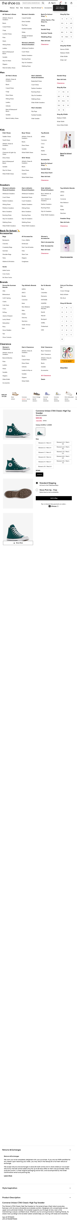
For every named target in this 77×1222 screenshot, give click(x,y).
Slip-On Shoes (7, 60)
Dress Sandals (26, 21)
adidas (43, 136)
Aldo (4, 291)
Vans (23, 328)
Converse (44, 140)
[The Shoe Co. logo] (11, 3)
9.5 (71, 32)
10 (62, 37)
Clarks (4, 301)
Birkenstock (6, 294)
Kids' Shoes (7, 133)
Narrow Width (64, 49)
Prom (43, 25)
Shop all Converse (41, 415)
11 (71, 37)
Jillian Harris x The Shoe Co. (47, 21)
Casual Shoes (7, 27)
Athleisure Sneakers (28, 48)
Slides (23, 32)
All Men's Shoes (11, 76)
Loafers (5, 48)
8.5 (62, 32)
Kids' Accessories (47, 246)
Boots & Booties (7, 358)
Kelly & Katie (64, 294)
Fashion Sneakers (27, 55)
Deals (43, 379)
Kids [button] (21, 8)
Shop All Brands (66, 303)
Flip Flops (24, 25)
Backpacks (6, 240)
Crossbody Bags (7, 247)
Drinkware (25, 243)
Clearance (44, 44)
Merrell (43, 316)
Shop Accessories (66, 257)
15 (63, 110)
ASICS (62, 195)
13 (68, 105)
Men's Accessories (47, 242)
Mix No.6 (63, 298)
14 (59, 110)
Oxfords (8, 106)
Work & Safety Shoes (9, 68)
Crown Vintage (64, 291)
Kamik (43, 312)
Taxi (4, 334)
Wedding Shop (46, 37)
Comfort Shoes (7, 34)
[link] (15, 397)
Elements (44, 296)
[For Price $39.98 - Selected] (40, 431)
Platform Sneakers (8, 208)
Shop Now (64, 368)
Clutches (5, 243)
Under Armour (26, 325)
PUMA (43, 151)
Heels (4, 41)
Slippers (5, 64)
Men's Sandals (36, 108)
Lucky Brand (6, 319)
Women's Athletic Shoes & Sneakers (28, 43)
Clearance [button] (62, 8)
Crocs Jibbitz (26, 240)
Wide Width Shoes (8, 174)
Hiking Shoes (7, 44)
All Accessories (27, 236)
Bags (4, 236)
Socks (5, 267)
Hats (23, 251)
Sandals (5, 57)
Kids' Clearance (46, 347)
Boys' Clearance (46, 351)
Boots (4, 23)
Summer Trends (46, 33)
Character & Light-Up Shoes (9, 153)
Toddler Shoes (7, 136)
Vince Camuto (7, 337)
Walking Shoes (26, 66)
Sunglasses (25, 261)
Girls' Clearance (46, 354)
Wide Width (64, 56)
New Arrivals (45, 41)
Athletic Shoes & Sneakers (8, 18)
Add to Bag (53, 498)
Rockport (44, 319)
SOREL (43, 323)
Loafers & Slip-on (27, 370)
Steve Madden (7, 330)
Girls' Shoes (26, 158)
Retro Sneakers (7, 211)
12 (62, 41)
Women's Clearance (6, 348)
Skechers (44, 154)
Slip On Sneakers (46, 211)
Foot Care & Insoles (27, 247)
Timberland (44, 326)
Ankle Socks (6, 270)
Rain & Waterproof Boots (8, 52)
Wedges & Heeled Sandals (27, 36)
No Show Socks (7, 277)
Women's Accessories (45, 237)
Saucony (24, 317)
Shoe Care (25, 254)
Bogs (42, 289)
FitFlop (5, 312)
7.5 (67, 28)
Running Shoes (26, 59)
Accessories (45, 159)
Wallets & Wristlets (8, 261)
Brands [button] (55, 8)
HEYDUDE (44, 300)
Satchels (5, 251)
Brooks (24, 296)
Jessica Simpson (7, 316)
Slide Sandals (35, 118)
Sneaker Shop (65, 218)
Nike (42, 147)
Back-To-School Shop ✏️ (46, 15)
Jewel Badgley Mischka (45, 307)
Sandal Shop (45, 29)
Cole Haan (6, 305)
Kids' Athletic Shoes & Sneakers (47, 189)
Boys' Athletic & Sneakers (46, 194)
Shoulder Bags (7, 254)
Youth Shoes (6, 140)
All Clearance (46, 375)
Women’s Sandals (28, 14)
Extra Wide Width (62, 125)
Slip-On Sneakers (27, 62)
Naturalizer (6, 323)
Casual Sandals (26, 18)
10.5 (66, 37)
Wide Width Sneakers (38, 102)
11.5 (59, 105)
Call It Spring (7, 298)
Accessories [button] (48, 8)
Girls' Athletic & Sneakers (46, 199)
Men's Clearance (28, 347)
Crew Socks (6, 274)
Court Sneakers (26, 201)
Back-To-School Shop (66, 154)
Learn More (8, 1176)
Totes (4, 258)
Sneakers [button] (27, 8)
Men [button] (17, 8)
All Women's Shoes (9, 14)
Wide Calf (63, 60)
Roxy (4, 326)
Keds (23, 303)
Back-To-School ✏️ (37, 8)
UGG (42, 330)
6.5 (71, 23)
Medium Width (64, 53)
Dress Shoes (9, 95)
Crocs (43, 143)
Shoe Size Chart (46, 173)
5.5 (62, 23)
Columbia (44, 292)
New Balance (64, 202)
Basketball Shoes (36, 81)
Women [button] (12, 8)
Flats (4, 37)
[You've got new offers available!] (60, 3)
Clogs (4, 30)
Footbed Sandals (27, 28)
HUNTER (43, 303)
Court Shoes (25, 52)
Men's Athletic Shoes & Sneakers (37, 76)
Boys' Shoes (26, 133)
